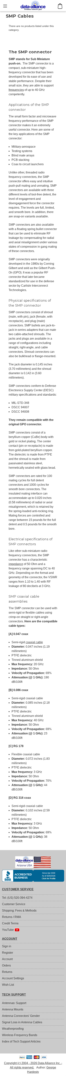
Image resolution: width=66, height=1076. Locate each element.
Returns (7, 971)
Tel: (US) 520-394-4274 (17, 897)
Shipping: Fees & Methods (19, 910)
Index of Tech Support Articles (21, 1041)
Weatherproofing (13, 1028)
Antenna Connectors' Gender (21, 1015)
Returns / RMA (11, 916)
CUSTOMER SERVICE (18, 889)
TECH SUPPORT (14, 994)
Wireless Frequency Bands (19, 1035)
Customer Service (13, 904)
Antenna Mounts (12, 1009)
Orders (6, 965)
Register (7, 952)
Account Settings (13, 978)
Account (7, 959)
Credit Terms (10, 923)
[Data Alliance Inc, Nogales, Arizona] (33, 875)
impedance (16, 564)
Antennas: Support (14, 1003)
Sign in (6, 946)
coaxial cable (34, 642)
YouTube (8, 929)
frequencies (16, 89)
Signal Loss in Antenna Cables (22, 1022)
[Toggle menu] (5, 6)
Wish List (8, 984)
